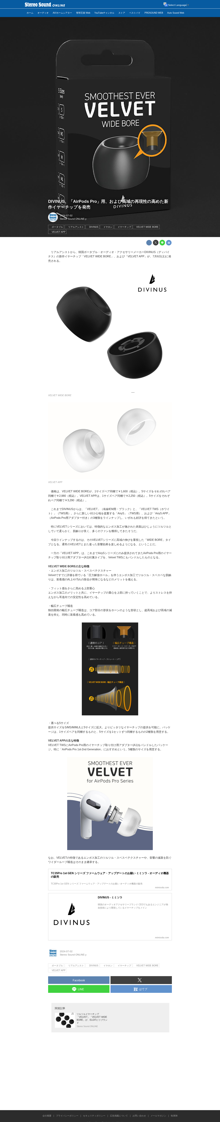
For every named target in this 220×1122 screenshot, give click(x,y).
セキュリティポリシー (94, 1115)
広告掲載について (119, 1115)
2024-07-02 (66, 215)
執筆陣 (174, 1115)
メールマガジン (158, 1115)
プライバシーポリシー (67, 1115)
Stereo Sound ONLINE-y (73, 218)
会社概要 (46, 1115)
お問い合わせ (139, 1115)
